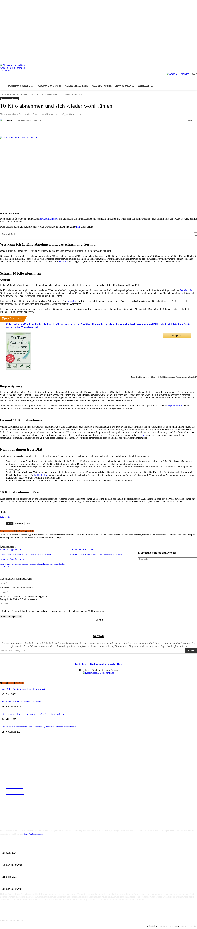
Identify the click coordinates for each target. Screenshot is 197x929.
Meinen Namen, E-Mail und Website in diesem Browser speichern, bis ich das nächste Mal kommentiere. (55, 611)
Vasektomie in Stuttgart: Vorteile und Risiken (21, 702)
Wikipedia (5, 517)
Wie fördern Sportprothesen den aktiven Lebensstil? (24, 689)
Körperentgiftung (174, 405)
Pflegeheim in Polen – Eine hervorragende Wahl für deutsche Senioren (33, 714)
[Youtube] (195, 57)
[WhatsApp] (62, 128)
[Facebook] (182, 57)
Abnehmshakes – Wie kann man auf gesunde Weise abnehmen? (96, 554)
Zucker (142, 435)
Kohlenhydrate (41, 475)
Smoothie (71, 301)
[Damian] (2, 120)
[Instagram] (187, 57)
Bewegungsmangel (49, 218)
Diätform (63, 261)
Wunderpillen (186, 290)
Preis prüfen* (177, 335)
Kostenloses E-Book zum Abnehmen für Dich (98, 664)
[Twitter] (191, 57)
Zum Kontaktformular (33, 834)
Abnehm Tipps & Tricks (30, 94)
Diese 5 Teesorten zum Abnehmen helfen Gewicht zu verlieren (25, 554)
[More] (73, 128)
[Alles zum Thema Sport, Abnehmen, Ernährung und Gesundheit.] (29, 71)
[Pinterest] (51, 128)
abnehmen (19, 523)
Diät (78, 226)
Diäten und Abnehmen (9, 94)
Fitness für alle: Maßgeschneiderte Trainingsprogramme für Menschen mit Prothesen (39, 727)
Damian (9, 120)
